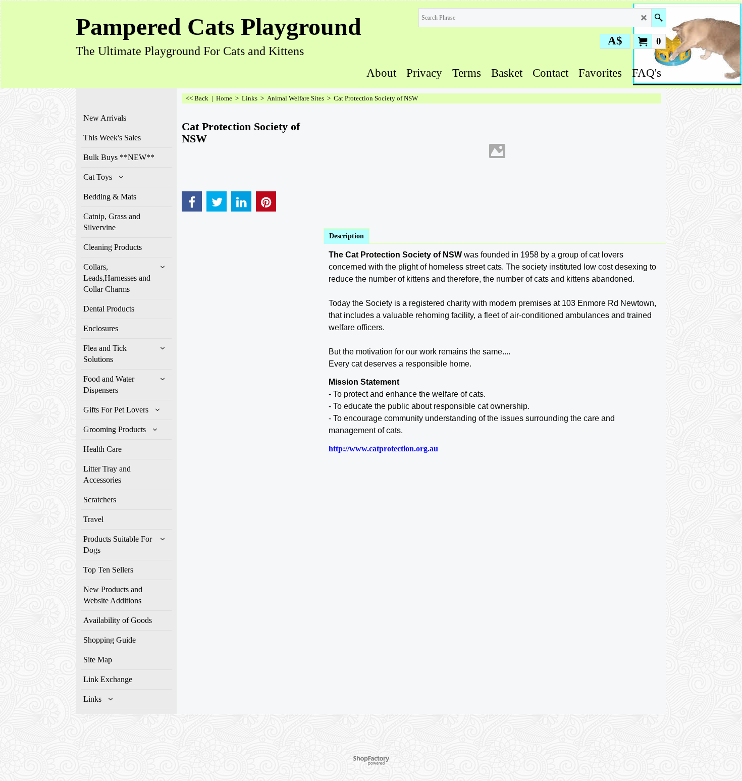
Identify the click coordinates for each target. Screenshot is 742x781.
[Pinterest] (266, 201)
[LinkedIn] (241, 201)
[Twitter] (216, 201)
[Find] (658, 18)
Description (346, 236)
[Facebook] (192, 201)
